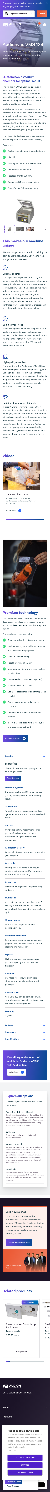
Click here (13, 1072)
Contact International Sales (19, 1242)
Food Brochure (13, 1486)
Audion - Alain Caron (17, 494)
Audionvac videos (12, 738)
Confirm (42, 14)
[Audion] (12, 25)
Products (7, 1416)
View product (21, 1352)
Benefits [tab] (9, 756)
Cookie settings (25, 1472)
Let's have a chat (14, 1482)
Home (6, 1407)
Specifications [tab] (12, 1039)
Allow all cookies (25, 1458)
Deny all (25, 1465)
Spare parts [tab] (10, 1032)
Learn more (12, 1450)
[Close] (47, 3)
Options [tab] (9, 1025)
